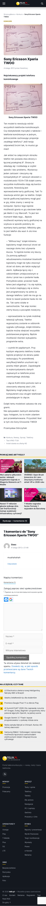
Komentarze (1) (10, 582)
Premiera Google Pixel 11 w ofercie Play (21, 703)
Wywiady (28, 842)
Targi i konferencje (32, 838)
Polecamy (6, 791)
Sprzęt (22, 437)
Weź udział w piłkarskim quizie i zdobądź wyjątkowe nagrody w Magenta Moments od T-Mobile (11, 480)
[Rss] (4, 774)
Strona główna (9, 14)
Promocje (6, 787)
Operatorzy (8, 824)
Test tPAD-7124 (12, 441)
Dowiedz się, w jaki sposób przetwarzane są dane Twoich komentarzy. (21, 669)
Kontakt (12, 895)
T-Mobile (5, 838)
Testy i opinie (30, 787)
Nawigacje (29, 804)
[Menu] (4, 3)
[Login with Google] (11, 599)
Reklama (28, 855)
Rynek (28, 824)
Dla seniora (29, 800)
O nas (4, 895)
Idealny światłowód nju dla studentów (20, 698)
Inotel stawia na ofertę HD (16, 443)
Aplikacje (6, 876)
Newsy (16, 437)
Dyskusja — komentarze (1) (15, 521)
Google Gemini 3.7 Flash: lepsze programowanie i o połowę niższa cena (21, 719)
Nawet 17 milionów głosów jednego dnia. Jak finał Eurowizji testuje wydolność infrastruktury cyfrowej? (11, 508)
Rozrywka (6, 872)
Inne (4, 862)
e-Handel (28, 851)
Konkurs (19, 14)
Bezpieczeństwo (9, 868)
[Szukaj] (42, 3)
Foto (4, 880)
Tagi (39, 895)
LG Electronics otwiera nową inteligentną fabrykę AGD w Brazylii (22, 691)
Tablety (28, 796)
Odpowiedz (12, 564)
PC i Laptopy (30, 808)
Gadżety (28, 812)
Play (4, 834)
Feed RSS (6, 899)
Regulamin (31, 895)
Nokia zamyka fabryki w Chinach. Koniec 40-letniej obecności (23, 726)
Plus (4, 842)
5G (3, 847)
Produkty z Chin (31, 817)
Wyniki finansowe (31, 834)
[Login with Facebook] (6, 599)
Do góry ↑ (6, 902)
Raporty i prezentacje (33, 830)
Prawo (27, 847)
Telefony (29, 437)
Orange (5, 830)
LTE (3, 851)
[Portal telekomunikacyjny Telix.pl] (23, 3)
